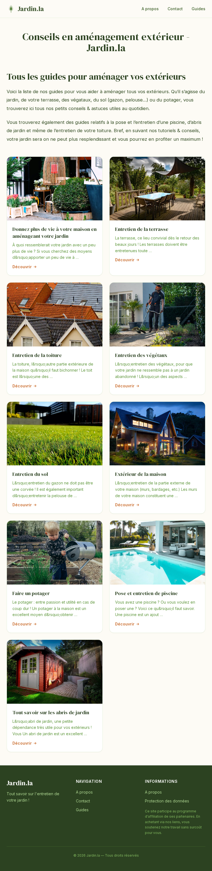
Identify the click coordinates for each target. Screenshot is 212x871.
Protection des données (167, 801)
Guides (198, 8)
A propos (150, 8)
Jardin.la (20, 782)
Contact (175, 8)
